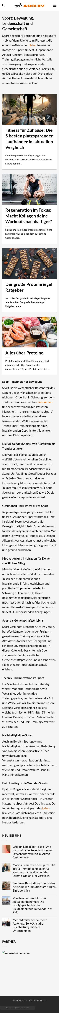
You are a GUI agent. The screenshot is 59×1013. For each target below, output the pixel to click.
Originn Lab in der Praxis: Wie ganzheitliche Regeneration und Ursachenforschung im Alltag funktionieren (33, 852)
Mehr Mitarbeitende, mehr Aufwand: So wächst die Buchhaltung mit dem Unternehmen (30, 925)
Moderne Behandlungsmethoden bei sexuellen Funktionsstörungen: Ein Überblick (34, 887)
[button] (3, 5)
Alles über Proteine (24, 352)
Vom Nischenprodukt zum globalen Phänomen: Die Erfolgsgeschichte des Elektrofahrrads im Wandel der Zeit (32, 905)
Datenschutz (38, 1000)
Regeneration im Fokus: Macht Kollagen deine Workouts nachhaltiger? (28, 215)
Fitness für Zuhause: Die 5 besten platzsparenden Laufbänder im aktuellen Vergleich (29, 139)
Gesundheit (45, 402)
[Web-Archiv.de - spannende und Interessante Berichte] (29, 5)
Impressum (19, 1000)
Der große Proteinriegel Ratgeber (28, 287)
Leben (46, 808)
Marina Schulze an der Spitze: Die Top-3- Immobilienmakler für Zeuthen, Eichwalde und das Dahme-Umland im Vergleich (34, 870)
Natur (32, 45)
